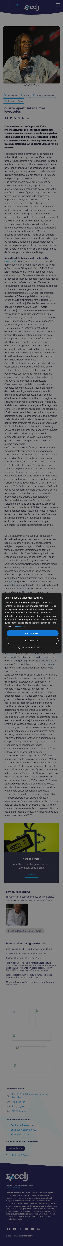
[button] (31, 647)
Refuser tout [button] (32, 640)
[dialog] (32, 623)
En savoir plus (20, 626)
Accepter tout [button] (32, 633)
